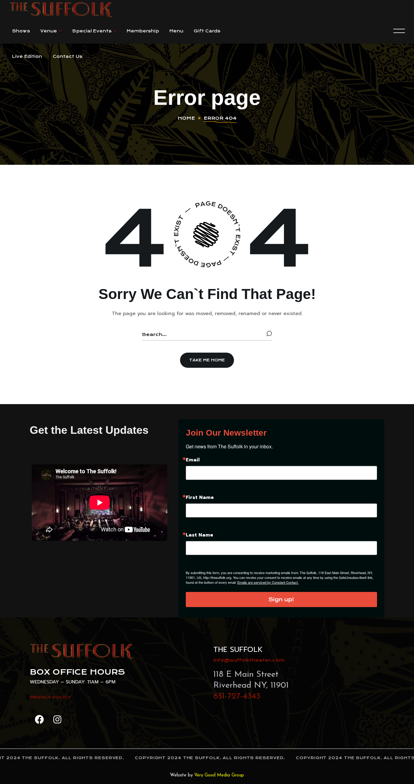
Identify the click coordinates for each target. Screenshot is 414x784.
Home (186, 118)
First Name (200, 497)
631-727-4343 (236, 696)
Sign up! (281, 599)
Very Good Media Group (219, 775)
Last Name (199, 535)
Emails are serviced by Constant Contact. (268, 582)
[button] (207, 360)
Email (193, 459)
